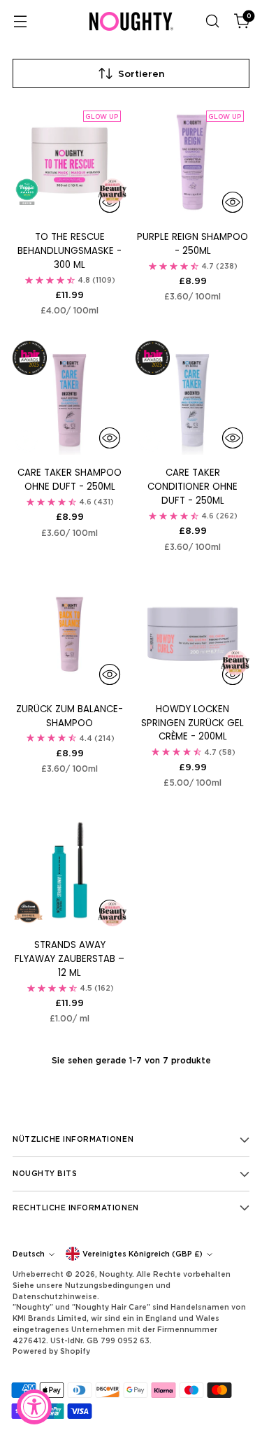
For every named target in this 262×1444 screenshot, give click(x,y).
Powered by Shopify (51, 1351)
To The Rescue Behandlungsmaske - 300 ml (69, 250)
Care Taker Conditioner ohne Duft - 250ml (192, 486)
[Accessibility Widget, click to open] (34, 1406)
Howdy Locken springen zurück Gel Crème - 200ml (192, 723)
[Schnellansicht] (232, 202)
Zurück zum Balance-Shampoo (69, 716)
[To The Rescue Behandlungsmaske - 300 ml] (69, 162)
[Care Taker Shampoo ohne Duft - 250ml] (69, 398)
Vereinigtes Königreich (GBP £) (142, 1254)
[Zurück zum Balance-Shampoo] (69, 634)
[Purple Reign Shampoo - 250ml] (192, 162)
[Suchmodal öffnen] (212, 21)
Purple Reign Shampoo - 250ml (192, 243)
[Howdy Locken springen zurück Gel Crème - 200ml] (192, 634)
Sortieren (141, 73)
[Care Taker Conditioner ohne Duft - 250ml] (192, 398)
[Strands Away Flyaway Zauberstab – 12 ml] (69, 870)
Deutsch (29, 1254)
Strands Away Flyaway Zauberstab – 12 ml (69, 958)
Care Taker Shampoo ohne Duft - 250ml (69, 479)
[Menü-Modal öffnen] (20, 21)
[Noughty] (131, 21)
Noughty (115, 1274)
